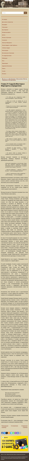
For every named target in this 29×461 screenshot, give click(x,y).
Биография (4, 24)
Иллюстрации (5, 50)
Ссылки (3, 71)
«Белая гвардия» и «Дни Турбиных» (9, 45)
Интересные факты (6, 32)
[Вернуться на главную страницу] (14, 4)
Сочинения (4, 40)
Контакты (4, 73)
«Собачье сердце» (6, 47)
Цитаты (3, 34)
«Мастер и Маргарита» (7, 42)
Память (3, 68)
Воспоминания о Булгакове (8, 53)
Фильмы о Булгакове (6, 37)
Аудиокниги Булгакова (7, 65)
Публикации (4, 58)
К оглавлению (14, 425)
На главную (4, 19)
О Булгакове (4, 27)
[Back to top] (26, 458)
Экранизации (5, 63)
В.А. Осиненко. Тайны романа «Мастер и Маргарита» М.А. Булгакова (14, 79)
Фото (3, 60)
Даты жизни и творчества (7, 22)
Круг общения (5, 29)
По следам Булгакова (6, 55)
